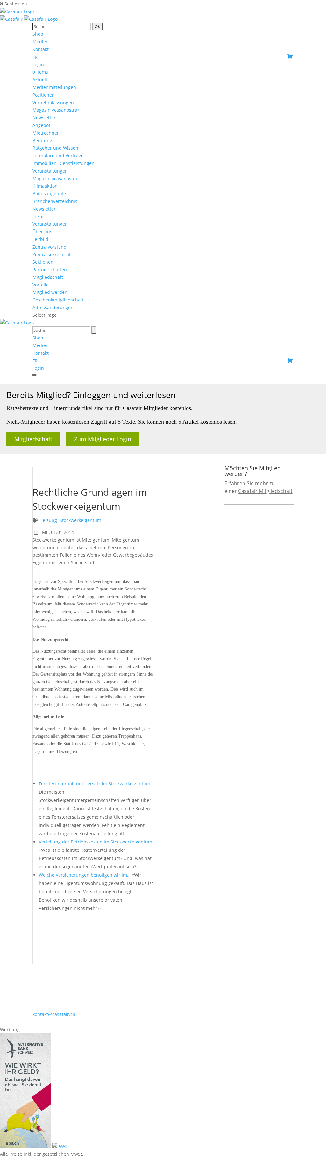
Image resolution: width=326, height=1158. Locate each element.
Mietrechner (45, 133)
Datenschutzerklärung (208, 1022)
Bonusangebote (49, 193)
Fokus (38, 216)
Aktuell (39, 80)
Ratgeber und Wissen (55, 148)
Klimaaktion (45, 186)
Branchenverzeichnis (54, 201)
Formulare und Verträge (58, 155)
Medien (40, 42)
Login (38, 65)
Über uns (42, 231)
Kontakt (40, 49)
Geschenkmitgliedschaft (58, 300)
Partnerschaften (49, 269)
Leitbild (40, 239)
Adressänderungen (53, 307)
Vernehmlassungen (53, 103)
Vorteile (40, 285)
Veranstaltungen (50, 171)
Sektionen (42, 262)
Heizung (48, 520)
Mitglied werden (49, 292)
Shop (37, 34)
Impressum (166, 1022)
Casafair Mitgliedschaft (265, 490)
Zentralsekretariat (51, 254)
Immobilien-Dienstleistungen (63, 163)
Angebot (41, 125)
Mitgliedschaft (47, 277)
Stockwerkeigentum (80, 520)
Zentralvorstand (49, 247)
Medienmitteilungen (54, 87)
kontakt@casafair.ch (53, 1014)
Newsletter (44, 118)
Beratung (42, 140)
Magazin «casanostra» (56, 110)
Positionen (43, 95)
